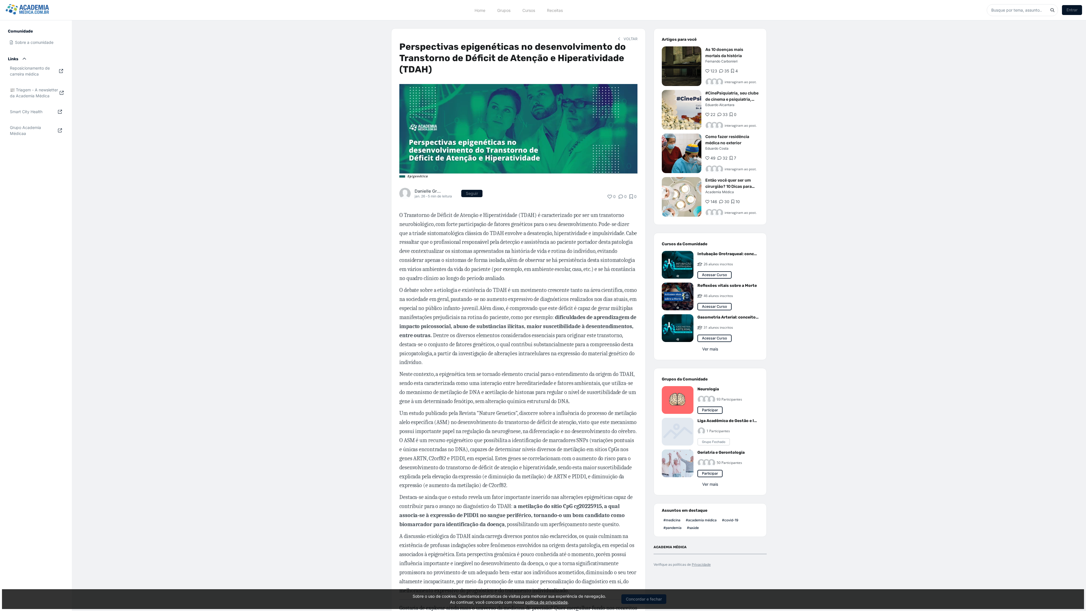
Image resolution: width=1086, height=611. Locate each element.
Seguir (472, 193)
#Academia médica (701, 520)
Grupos (503, 10)
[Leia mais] (681, 66)
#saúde (693, 528)
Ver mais (710, 349)
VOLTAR (629, 39)
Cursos (528, 10)
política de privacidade (546, 602)
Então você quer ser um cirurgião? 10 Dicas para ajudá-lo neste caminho (728, 186)
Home (480, 10)
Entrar (1072, 9)
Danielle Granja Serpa (428, 191)
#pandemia (672, 528)
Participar (710, 410)
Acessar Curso (714, 275)
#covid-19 (730, 520)
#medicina (671, 520)
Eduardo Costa (717, 148)
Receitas (555, 10)
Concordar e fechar (644, 599)
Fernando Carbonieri (721, 61)
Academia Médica (719, 192)
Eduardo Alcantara (719, 105)
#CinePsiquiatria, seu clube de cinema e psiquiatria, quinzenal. (732, 99)
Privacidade (701, 564)
